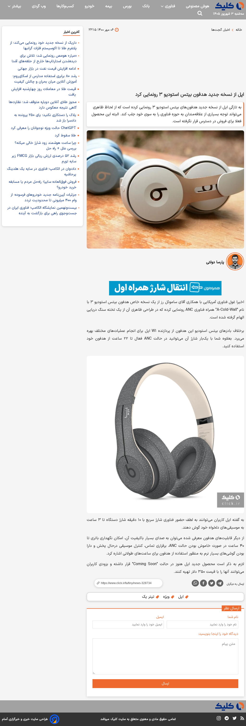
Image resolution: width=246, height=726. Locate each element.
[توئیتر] (211, 584)
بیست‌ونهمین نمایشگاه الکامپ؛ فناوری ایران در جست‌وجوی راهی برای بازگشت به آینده (42, 210)
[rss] (242, 719)
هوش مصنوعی (197, 6)
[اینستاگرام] (219, 719)
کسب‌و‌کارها (65, 6)
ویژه (167, 597)
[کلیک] (229, 6)
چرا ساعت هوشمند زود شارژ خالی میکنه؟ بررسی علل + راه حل (45, 145)
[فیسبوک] (203, 584)
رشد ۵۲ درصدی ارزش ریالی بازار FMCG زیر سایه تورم (44, 158)
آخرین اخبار (71, 32)
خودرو (89, 6)
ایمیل (160, 617)
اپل (181, 597)
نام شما (233, 617)
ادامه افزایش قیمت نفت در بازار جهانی (47, 69)
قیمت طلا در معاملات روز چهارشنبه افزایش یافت (43, 92)
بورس (127, 6)
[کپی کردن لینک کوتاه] (126, 583)
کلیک (114, 719)
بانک (146, 6)
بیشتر (16, 6)
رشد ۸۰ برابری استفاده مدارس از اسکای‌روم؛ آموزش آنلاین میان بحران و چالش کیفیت (45, 79)
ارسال (165, 683)
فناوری (169, 6)
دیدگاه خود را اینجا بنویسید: (218, 633)
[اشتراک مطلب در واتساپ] (195, 583)
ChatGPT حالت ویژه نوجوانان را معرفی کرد (43, 128)
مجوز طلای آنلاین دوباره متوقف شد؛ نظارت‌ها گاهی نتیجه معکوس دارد (43, 104)
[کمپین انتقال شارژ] (165, 288)
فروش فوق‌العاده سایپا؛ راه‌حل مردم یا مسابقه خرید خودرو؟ (42, 184)
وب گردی (39, 6)
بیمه (108, 6)
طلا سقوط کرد (65, 135)
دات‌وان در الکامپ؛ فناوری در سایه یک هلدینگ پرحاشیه (41, 171)
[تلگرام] (219, 584)
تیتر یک (148, 597)
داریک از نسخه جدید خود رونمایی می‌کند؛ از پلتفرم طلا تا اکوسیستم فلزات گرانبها (43, 45)
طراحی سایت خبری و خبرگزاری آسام (25, 719)
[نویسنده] (235, 262)
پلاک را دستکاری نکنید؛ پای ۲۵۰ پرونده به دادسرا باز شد (45, 117)
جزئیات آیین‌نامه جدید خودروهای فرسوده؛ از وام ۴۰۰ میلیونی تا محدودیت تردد (44, 197)
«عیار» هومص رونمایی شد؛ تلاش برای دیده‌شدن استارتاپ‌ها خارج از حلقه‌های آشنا (44, 58)
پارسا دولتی (215, 262)
